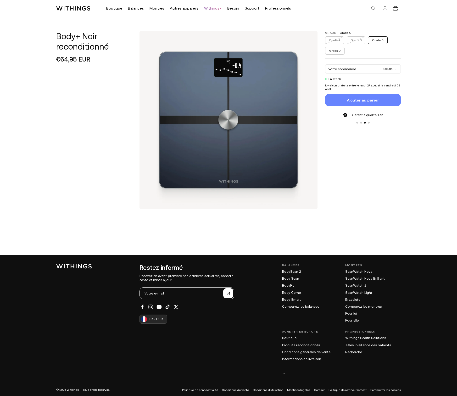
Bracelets (352, 299)
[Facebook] (142, 307)
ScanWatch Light (358, 292)
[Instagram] (151, 307)
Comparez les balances (300, 306)
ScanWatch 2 (355, 285)
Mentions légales (298, 390)
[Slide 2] (361, 123)
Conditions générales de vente (306, 352)
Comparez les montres (363, 306)
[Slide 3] (365, 123)
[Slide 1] (357, 123)
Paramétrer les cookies (385, 390)
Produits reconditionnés (301, 345)
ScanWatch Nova (358, 271)
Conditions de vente (235, 390)
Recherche (353, 352)
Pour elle (352, 320)
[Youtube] (159, 307)
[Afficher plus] (341, 373)
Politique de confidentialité (200, 390)
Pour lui (351, 313)
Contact (319, 390)
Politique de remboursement (348, 390)
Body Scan (290, 278)
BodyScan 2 (291, 271)
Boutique (289, 338)
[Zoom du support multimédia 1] (228, 120)
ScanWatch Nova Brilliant (365, 278)
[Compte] (385, 8)
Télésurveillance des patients (368, 345)
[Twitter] (176, 307)
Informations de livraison (301, 359)
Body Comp (291, 292)
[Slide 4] (369, 123)
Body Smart (291, 299)
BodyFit (288, 285)
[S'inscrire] (228, 293)
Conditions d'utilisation (268, 390)
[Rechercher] (373, 8)
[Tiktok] (167, 307)
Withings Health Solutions (365, 338)
